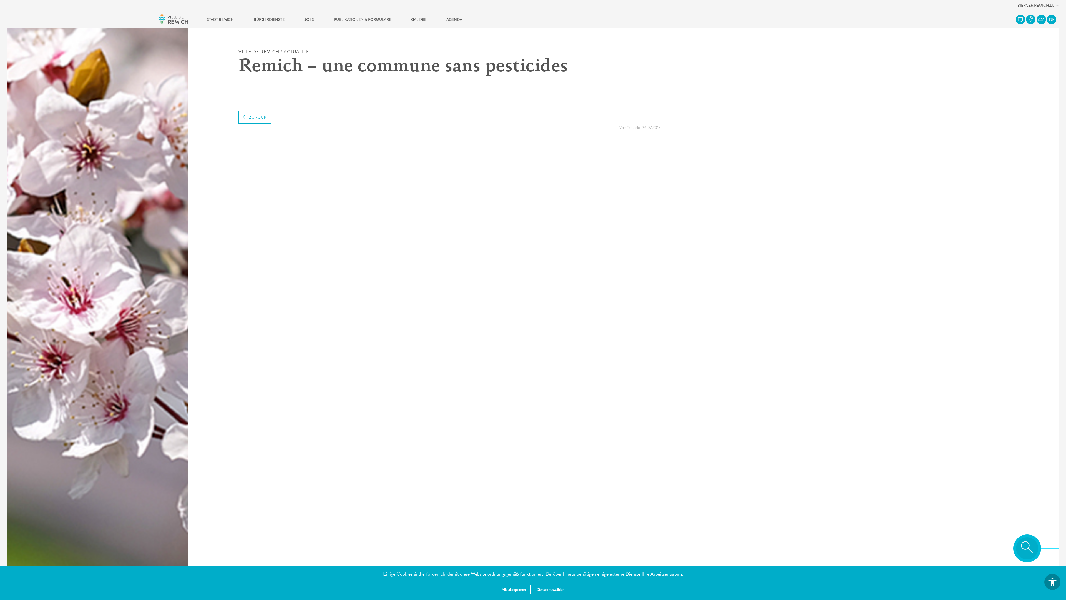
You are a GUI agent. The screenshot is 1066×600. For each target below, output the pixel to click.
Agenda (454, 19)
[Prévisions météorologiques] (1041, 19)
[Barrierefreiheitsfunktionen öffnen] (1052, 582)
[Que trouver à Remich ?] (1030, 19)
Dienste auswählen (550, 589)
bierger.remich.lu (1036, 6)
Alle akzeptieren (514, 589)
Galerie (418, 19)
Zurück (257, 117)
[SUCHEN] (1027, 548)
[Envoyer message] (1020, 19)
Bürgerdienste (269, 19)
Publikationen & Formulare (362, 19)
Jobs (309, 19)
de (1052, 19)
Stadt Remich (220, 19)
